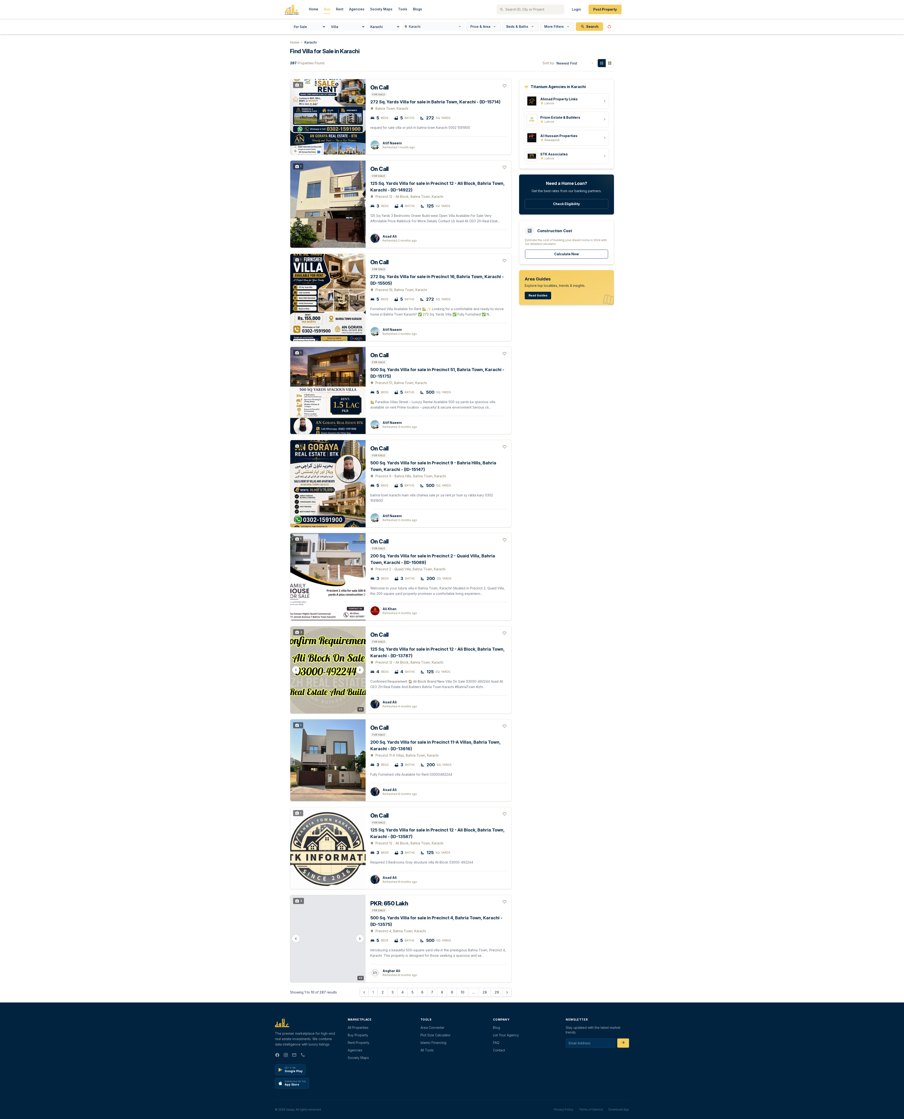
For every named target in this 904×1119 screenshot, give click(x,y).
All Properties (358, 1028)
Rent (339, 9)
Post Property (605, 9)
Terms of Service (591, 1109)
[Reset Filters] (609, 26)
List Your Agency (506, 1035)
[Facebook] (277, 1056)
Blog (496, 1028)
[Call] (302, 1056)
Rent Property (358, 1043)
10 (462, 992)
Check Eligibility (566, 204)
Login (576, 9)
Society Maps (381, 9)
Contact (499, 1050)
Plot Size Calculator (435, 1035)
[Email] (294, 1056)
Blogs (417, 9)
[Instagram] (285, 1056)
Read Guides (538, 295)
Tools (402, 9)
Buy (327, 9)
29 (497, 992)
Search (592, 26)
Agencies (356, 9)
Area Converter (432, 1028)
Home (313, 9)
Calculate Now (566, 254)
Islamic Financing (433, 1043)
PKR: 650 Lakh (389, 903)
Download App (619, 1109)
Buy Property (358, 1035)
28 (485, 992)
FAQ (496, 1043)
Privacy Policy (563, 1109)
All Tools (427, 1050)
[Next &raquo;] (507, 992)
